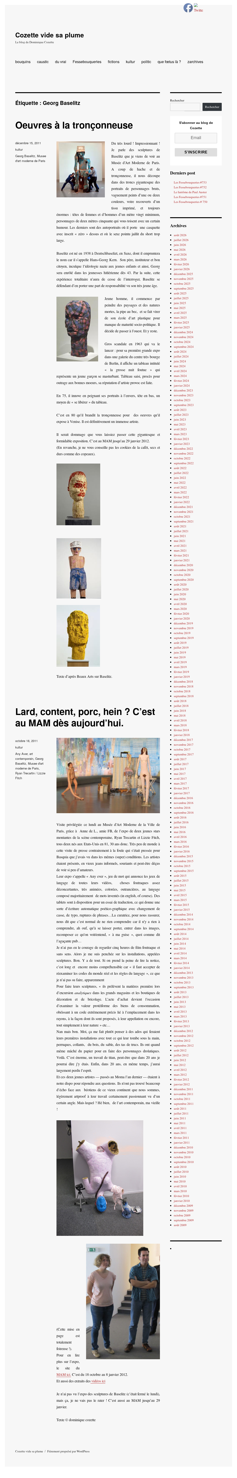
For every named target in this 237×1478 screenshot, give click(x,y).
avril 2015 (180, 895)
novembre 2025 (183, 279)
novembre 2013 (183, 977)
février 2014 (181, 963)
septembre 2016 (184, 812)
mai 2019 (180, 657)
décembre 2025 (183, 274)
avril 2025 (180, 313)
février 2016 (181, 846)
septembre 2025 (184, 288)
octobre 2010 (182, 1157)
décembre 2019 (183, 623)
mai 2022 (180, 482)
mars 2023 (180, 434)
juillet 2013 (181, 997)
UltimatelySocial (149, 1474)
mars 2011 (180, 1133)
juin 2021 (180, 536)
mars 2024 (180, 376)
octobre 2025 (182, 283)
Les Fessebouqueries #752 (190, 187)
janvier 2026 (182, 269)
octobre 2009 (182, 1215)
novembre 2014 (183, 919)
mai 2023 (180, 424)
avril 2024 (180, 371)
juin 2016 (180, 827)
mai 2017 (180, 774)
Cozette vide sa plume (49, 35)
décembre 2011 (183, 1089)
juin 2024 (180, 361)
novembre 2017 (183, 744)
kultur (130, 61)
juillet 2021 (181, 531)
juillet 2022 (181, 473)
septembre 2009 (184, 1220)
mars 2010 (180, 1191)
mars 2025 (180, 317)
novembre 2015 (183, 861)
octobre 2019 (182, 633)
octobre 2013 (182, 982)
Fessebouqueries (87, 61)
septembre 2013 (184, 987)
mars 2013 (180, 1016)
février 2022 (181, 497)
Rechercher (177, 100)
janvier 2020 (182, 618)
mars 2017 (180, 783)
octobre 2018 (182, 691)
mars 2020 (180, 609)
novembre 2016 (183, 803)
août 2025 (180, 293)
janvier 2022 (182, 502)
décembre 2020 (183, 565)
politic (146, 61)
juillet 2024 (181, 356)
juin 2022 (180, 478)
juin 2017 (180, 769)
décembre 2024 (183, 332)
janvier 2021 (182, 560)
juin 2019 (180, 652)
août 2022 (180, 468)
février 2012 (181, 1079)
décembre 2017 (183, 740)
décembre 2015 (183, 856)
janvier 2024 (182, 385)
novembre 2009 (183, 1210)
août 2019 (180, 643)
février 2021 (181, 555)
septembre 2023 (184, 405)
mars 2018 (180, 725)
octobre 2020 (182, 575)
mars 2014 (180, 958)
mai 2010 (180, 1181)
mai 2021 (180, 541)
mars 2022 (180, 492)
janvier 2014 (182, 968)
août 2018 (180, 701)
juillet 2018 (181, 706)
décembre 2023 (183, 390)
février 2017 (181, 788)
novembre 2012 (183, 1036)
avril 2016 (180, 837)
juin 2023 (180, 419)
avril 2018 (180, 720)
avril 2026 (180, 254)
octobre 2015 (182, 866)
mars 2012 (180, 1074)
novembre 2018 (183, 686)
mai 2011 (180, 1123)
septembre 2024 (184, 347)
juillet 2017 (181, 764)
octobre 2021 (182, 516)
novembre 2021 (183, 512)
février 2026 (181, 264)
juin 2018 (180, 710)
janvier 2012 (182, 1084)
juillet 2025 (181, 298)
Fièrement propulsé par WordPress (68, 1451)
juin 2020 (180, 594)
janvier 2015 (182, 909)
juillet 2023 (181, 414)
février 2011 (181, 1138)
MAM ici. (63, 1374)
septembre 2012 (184, 1045)
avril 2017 (180, 778)
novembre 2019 (183, 628)
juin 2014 (180, 943)
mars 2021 (180, 550)
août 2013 (180, 992)
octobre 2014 (182, 924)
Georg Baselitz (25, 156)
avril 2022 (180, 487)
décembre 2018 (183, 681)
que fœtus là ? (169, 61)
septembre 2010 (184, 1162)
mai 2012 (180, 1065)
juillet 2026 (181, 240)
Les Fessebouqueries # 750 (190, 202)
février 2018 (181, 730)
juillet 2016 (181, 822)
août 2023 (180, 410)
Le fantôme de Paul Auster (190, 192)
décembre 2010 (183, 1147)
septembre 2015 (184, 871)
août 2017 (180, 759)
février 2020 (181, 613)
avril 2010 (180, 1186)
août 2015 (180, 875)
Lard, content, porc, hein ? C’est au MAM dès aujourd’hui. (85, 717)
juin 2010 (180, 1176)
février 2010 (181, 1196)
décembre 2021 (183, 507)
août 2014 (180, 934)
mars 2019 (180, 667)
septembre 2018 (184, 696)
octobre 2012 (182, 1040)
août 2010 (180, 1167)
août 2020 (180, 584)
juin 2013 (180, 1002)
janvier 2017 (182, 793)
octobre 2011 (182, 1099)
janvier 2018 (182, 735)
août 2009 (180, 1225)
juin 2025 (180, 303)
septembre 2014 (184, 929)
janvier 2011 (182, 1142)
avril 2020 (180, 604)
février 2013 (181, 1021)
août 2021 (180, 526)
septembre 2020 (184, 579)
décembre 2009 (183, 1205)
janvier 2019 (182, 677)
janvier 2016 (182, 851)
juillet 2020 (181, 589)
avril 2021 (180, 546)
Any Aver (21, 753)
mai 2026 (180, 249)
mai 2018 (180, 715)
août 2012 (180, 1050)
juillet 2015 (181, 880)
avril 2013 (180, 1011)
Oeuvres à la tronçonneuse (74, 124)
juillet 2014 (181, 939)
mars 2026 (180, 259)
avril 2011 (180, 1128)
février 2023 (181, 439)
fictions (113, 61)
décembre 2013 (183, 973)
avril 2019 (180, 662)
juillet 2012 (181, 1055)
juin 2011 (180, 1118)
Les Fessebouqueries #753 (190, 182)
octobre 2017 (182, 749)
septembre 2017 (184, 754)
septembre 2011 (184, 1104)
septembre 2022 (184, 463)
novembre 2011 (183, 1094)
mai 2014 (180, 948)
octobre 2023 (182, 400)
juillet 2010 (181, 1172)
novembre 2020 (183, 570)
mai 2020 (180, 599)
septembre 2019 (184, 638)
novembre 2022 (183, 453)
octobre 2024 (182, 342)
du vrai (60, 61)
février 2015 (181, 905)
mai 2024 (180, 366)
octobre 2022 (182, 458)
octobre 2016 (182, 808)
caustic (43, 61)
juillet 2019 (181, 647)
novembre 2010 (183, 1152)
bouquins (23, 61)
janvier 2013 (182, 1026)
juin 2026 (180, 245)
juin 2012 (180, 1060)
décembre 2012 (183, 1031)
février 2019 (181, 672)
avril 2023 (180, 429)
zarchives (195, 61)
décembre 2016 (183, 798)
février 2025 (181, 322)
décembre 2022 (183, 448)
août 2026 (180, 235)
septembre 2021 (184, 521)
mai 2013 (180, 1007)
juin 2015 (180, 885)
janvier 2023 (182, 444)
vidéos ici (97, 1380)
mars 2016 (180, 842)
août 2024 (180, 351)
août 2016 (180, 817)
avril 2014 (180, 953)
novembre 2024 (183, 337)
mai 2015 (180, 890)
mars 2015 (180, 900)
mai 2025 (180, 308)
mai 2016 (180, 832)
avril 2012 (180, 1070)
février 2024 (181, 381)
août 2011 (180, 1108)
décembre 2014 (183, 914)
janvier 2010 (182, 1201)
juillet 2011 (181, 1113)
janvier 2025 (182, 327)
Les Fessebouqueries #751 (190, 197)
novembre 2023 (183, 395)
